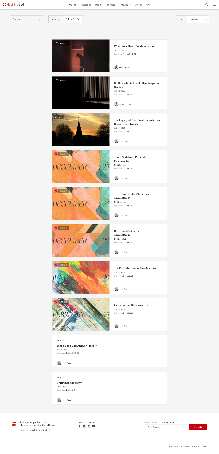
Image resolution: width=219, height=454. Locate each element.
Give (148, 4)
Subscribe (198, 427)
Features (123, 4)
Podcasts (110, 4)
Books (98, 4)
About (138, 4)
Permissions (185, 446)
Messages (86, 4)
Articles (72, 4)
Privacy (195, 446)
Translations (172, 446)
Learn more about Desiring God (33, 430)
